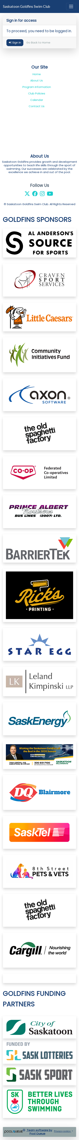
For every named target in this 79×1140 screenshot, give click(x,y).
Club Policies (36, 93)
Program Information (36, 87)
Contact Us (36, 106)
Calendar (36, 100)
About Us (36, 80)
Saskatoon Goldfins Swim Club (26, 6)
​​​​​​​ (39, 1051)
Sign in (16, 42)
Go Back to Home (38, 42)
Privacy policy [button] (62, 1131)
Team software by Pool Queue (39, 1132)
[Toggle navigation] (71, 6)
